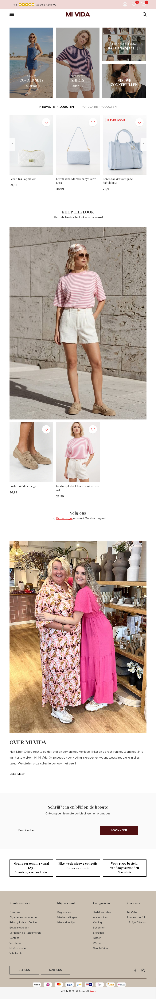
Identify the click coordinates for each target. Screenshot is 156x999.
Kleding (97, 922)
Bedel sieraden (102, 912)
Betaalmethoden (19, 927)
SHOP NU (31, 86)
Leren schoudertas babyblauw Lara (76, 181)
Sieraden (98, 932)
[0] (143, 4)
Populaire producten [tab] (99, 107)
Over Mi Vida (100, 948)
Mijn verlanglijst (66, 922)
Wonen (97, 943)
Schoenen (99, 927)
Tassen (97, 937)
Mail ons (55, 969)
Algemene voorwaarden (24, 917)
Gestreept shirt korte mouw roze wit (77, 488)
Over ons (15, 912)
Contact (14, 937)
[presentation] (12, 144)
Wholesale (16, 953)
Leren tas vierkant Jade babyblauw (118, 181)
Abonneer (119, 830)
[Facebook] (135, 970)
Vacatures (15, 943)
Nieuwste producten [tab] (56, 107)
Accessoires (100, 917)
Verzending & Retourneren (25, 932)
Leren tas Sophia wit (23, 179)
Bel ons (24, 969)
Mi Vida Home (18, 948)
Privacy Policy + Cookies (24, 922)
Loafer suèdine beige (23, 486)
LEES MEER (17, 773)
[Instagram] (143, 970)
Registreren (64, 912)
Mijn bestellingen (67, 917)
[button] (12, 14)
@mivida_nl (64, 518)
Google (92, 991)
